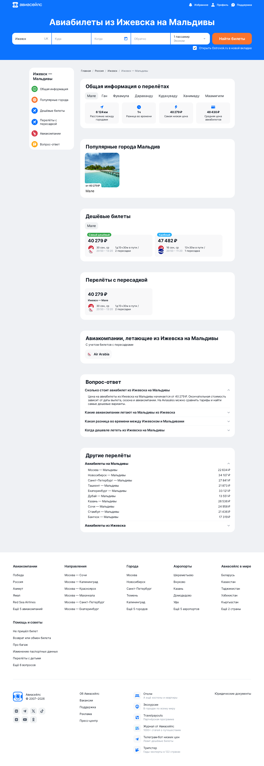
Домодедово (183, 595)
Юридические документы (233, 693)
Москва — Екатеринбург (82, 609)
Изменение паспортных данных (35, 651)
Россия (18, 582)
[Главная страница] (27, 5)
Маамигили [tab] (214, 96)
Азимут (18, 588)
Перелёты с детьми (27, 658)
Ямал (16, 595)
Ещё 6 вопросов (24, 665)
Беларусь (228, 575)
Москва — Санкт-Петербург (85, 602)
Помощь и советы (28, 622)
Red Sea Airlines (24, 602)
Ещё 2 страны (231, 609)
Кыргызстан (229, 602)
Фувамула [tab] (121, 96)
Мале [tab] (91, 96)
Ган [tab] (104, 96)
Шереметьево (183, 575)
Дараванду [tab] (144, 96)
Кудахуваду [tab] (168, 96)
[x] (33, 711)
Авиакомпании (25, 566)
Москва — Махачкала (80, 595)
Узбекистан (229, 595)
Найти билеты (232, 39)
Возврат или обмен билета (32, 638)
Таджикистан (230, 588)
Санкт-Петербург (139, 588)
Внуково (179, 582)
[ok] (33, 719)
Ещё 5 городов (137, 609)
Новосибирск (136, 582)
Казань (178, 588)
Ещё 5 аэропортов (186, 609)
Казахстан (228, 582)
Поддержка (88, 707)
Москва (132, 575)
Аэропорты (183, 566)
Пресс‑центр (89, 720)
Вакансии (86, 700)
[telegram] (25, 711)
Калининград (136, 602)
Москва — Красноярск (80, 588)
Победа (18, 575)
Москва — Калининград (81, 582)
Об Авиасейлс (89, 693)
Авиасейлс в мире (236, 566)
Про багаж (20, 645)
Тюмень (132, 595)
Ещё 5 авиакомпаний (28, 609)
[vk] (16, 711)
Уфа (176, 602)
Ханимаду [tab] (191, 96)
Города (132, 566)
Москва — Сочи (76, 575)
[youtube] (25, 719)
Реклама (86, 714)
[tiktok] (42, 711)
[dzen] (16, 719)
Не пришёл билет (25, 631)
